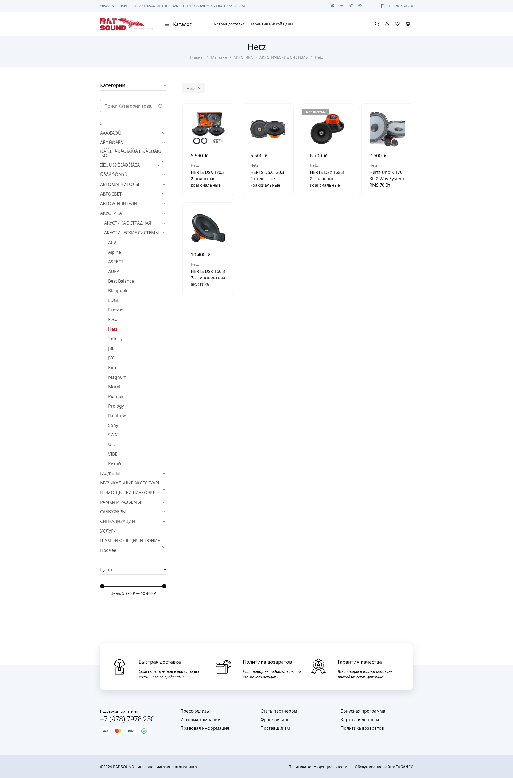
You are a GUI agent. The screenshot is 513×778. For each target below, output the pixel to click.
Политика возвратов (362, 728)
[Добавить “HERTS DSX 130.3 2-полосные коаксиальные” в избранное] (285, 114)
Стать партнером (279, 711)
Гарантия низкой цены (272, 24)
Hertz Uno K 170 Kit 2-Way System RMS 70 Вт (387, 178)
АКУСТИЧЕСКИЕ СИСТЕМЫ (284, 57)
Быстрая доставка (227, 24)
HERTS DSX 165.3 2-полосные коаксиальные (327, 178)
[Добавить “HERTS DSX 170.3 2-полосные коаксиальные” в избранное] (225, 114)
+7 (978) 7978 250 (400, 6)
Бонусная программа (363, 711)
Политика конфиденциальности (318, 766)
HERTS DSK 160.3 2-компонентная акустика (208, 277)
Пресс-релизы (195, 711)
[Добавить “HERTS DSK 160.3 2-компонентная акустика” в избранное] (225, 213)
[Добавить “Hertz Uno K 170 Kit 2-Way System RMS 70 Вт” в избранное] (404, 114)
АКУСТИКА (243, 57)
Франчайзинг (275, 719)
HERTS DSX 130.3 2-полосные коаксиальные (267, 178)
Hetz (190, 88)
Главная (197, 57)
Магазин (219, 57)
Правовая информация (204, 728)
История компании (200, 719)
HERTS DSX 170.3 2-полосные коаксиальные (208, 178)
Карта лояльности (360, 719)
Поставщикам (275, 728)
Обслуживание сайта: (384, 766)
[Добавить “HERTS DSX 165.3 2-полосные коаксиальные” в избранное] (345, 114)
